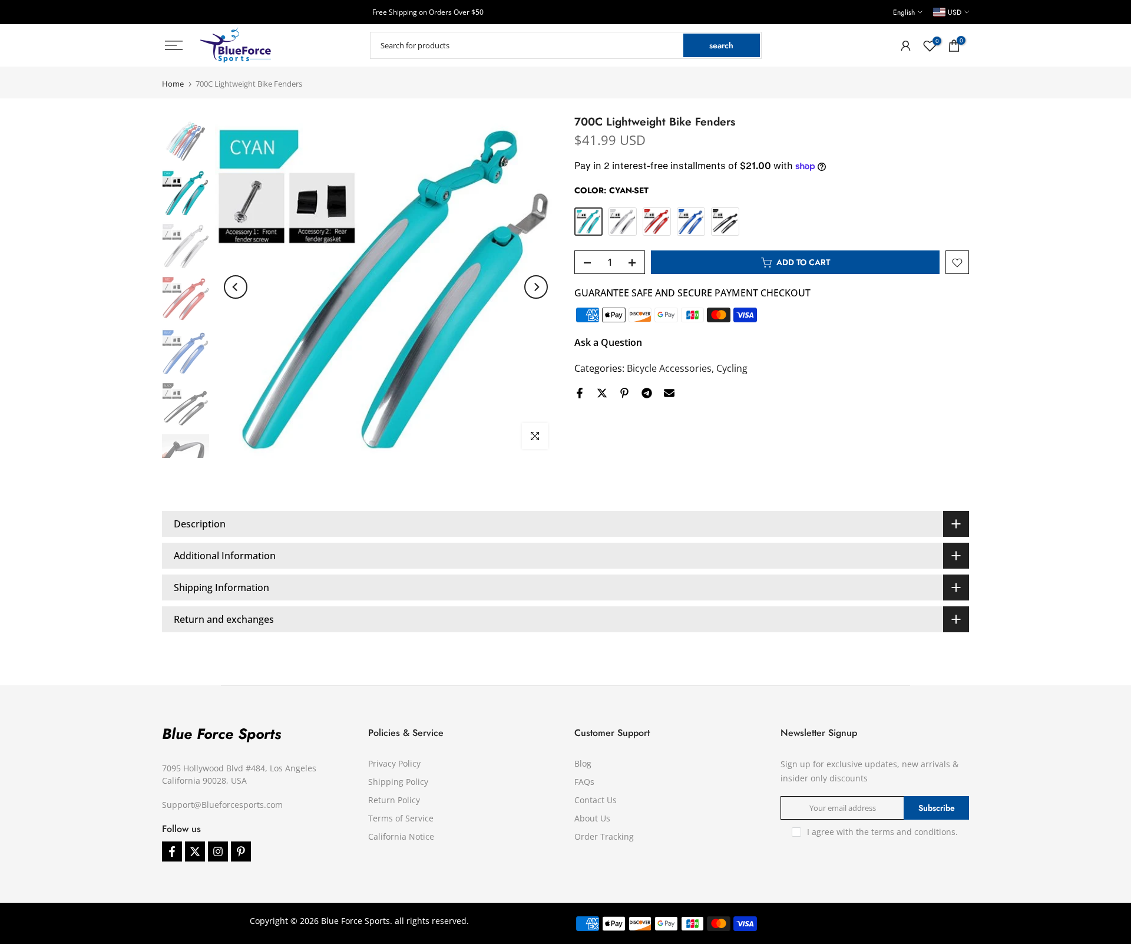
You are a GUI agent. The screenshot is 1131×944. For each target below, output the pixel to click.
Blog (582, 763)
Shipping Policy (398, 781)
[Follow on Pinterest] (241, 851)
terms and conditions (913, 831)
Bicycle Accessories (669, 368)
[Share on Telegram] (646, 393)
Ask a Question (608, 342)
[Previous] (235, 287)
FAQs (584, 781)
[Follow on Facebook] (172, 851)
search (721, 45)
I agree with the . (882, 831)
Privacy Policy (394, 763)
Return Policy (394, 800)
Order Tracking (604, 836)
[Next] (536, 287)
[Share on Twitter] (602, 393)
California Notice (401, 836)
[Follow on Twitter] (195, 851)
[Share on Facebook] (579, 393)
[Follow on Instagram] (218, 851)
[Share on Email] (669, 393)
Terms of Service (401, 818)
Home (173, 84)
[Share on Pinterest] (624, 393)
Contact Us (595, 800)
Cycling (732, 368)
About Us (592, 818)
